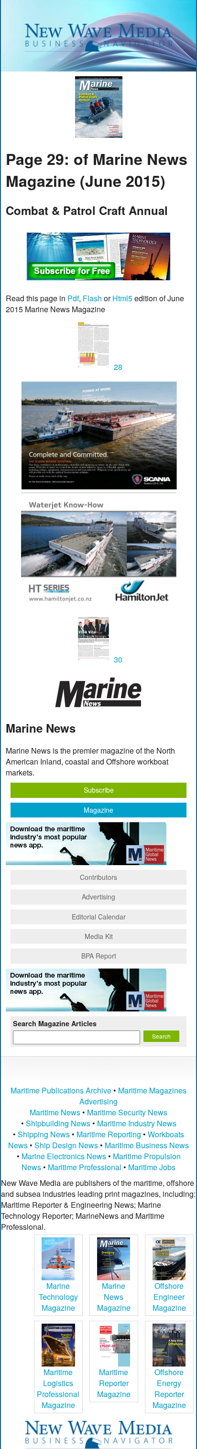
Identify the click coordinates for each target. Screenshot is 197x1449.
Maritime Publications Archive (61, 1090)
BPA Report (98, 955)
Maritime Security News (127, 1112)
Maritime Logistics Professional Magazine (58, 1388)
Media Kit (99, 936)
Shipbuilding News (58, 1123)
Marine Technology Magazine (58, 1296)
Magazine (98, 810)
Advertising (98, 896)
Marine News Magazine (114, 1296)
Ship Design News (67, 1145)
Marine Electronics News (64, 1156)
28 (117, 366)
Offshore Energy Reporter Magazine (169, 1388)
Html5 (122, 298)
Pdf (73, 298)
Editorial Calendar (99, 916)
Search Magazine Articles (55, 1023)
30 (117, 659)
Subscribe (99, 790)
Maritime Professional (84, 1167)
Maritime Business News (147, 1145)
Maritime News (55, 1112)
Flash (92, 298)
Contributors (98, 877)
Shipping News (44, 1134)
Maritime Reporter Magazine (114, 1383)
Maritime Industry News (136, 1123)
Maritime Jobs (151, 1167)
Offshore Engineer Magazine (169, 1296)
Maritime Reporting (109, 1134)
